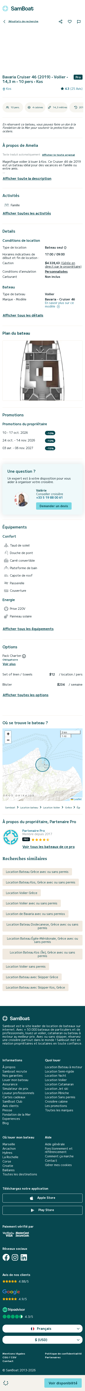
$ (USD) (41, 1339)
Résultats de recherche (23, 21)
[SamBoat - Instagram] (15, 1257)
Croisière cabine (56, 1101)
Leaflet (77, 799)
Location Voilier (56, 1080)
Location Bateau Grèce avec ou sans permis (37, 872)
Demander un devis (54, 506)
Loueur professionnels (18, 1093)
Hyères (7, 1152)
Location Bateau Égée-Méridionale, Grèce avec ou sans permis (42, 940)
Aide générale (55, 1144)
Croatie (7, 1165)
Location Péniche (57, 1093)
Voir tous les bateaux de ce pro (48, 846)
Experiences (11, 1118)
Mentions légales (13, 1353)
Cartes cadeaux (13, 1097)
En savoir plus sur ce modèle (59, 304)
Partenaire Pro (33, 830)
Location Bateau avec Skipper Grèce (32, 977)
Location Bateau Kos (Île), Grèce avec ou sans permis (42, 954)
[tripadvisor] (14, 1309)
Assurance (10, 1084)
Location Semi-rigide (59, 1071)
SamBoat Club (12, 1101)
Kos (8, 88)
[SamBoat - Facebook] (6, 1257)
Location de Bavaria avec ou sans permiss (35, 914)
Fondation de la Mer (16, 1114)
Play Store (46, 1210)
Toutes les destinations (19, 1174)
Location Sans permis (60, 1097)
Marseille (8, 1144)
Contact (51, 1160)
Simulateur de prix (15, 1088)
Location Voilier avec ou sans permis (31, 903)
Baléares (8, 1170)
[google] (11, 1292)
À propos (8, 1067)
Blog (5, 1123)
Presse (7, 1110)
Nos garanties (12, 1075)
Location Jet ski (56, 1088)
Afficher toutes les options (25, 695)
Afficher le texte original (58, 154)
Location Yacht (55, 1075)
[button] (8, 734)
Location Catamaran (59, 1084)
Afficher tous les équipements (28, 629)
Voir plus (9, 664)
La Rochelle (10, 1157)
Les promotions (56, 1106)
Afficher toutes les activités (27, 213)
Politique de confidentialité (63, 1353)
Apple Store (46, 1197)
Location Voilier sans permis (26, 966)
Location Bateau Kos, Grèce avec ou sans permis (40, 882)
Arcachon (9, 1148)
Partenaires (53, 1357)
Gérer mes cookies (58, 1165)
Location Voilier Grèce (21, 893)
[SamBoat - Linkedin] (23, 1257)
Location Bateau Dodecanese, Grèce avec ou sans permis (42, 926)
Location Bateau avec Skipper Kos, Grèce (35, 987)
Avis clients (10, 1106)
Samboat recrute (14, 1071)
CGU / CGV (9, 1357)
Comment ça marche (59, 1156)
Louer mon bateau (15, 1080)
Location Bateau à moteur (63, 1067)
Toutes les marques (59, 1110)
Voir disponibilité (63, 1382)
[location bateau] (17, 8)
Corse (6, 1161)
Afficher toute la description (27, 178)
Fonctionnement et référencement (59, 1150)
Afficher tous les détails (23, 315)
